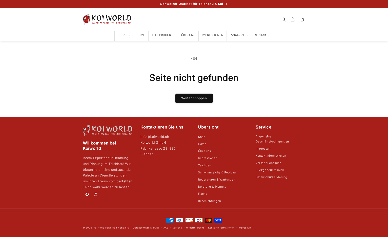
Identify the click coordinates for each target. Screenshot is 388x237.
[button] (283, 19)
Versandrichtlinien (268, 163)
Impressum (263, 148)
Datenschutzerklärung (271, 177)
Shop (201, 136)
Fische (202, 193)
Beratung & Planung (212, 186)
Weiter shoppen (194, 98)
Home (202, 144)
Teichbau (204, 165)
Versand (177, 227)
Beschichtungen (209, 201)
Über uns (204, 151)
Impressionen (207, 158)
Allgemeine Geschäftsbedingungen (272, 139)
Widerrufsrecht (195, 227)
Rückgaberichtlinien (270, 170)
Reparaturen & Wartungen (216, 179)
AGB (166, 227)
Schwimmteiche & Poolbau (217, 172)
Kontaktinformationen (271, 155)
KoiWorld (99, 227)
